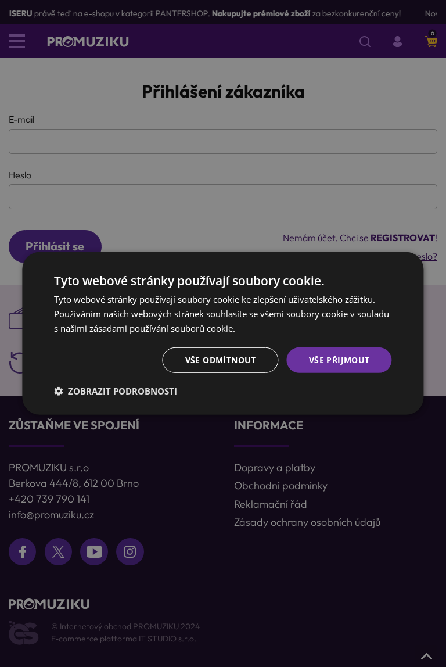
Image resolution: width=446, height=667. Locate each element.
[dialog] (222, 333)
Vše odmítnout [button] (220, 359)
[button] (115, 391)
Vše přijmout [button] (339, 359)
